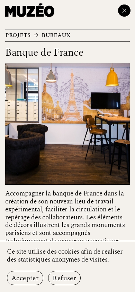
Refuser (64, 278)
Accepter (25, 278)
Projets (17, 35)
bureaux (56, 35)
